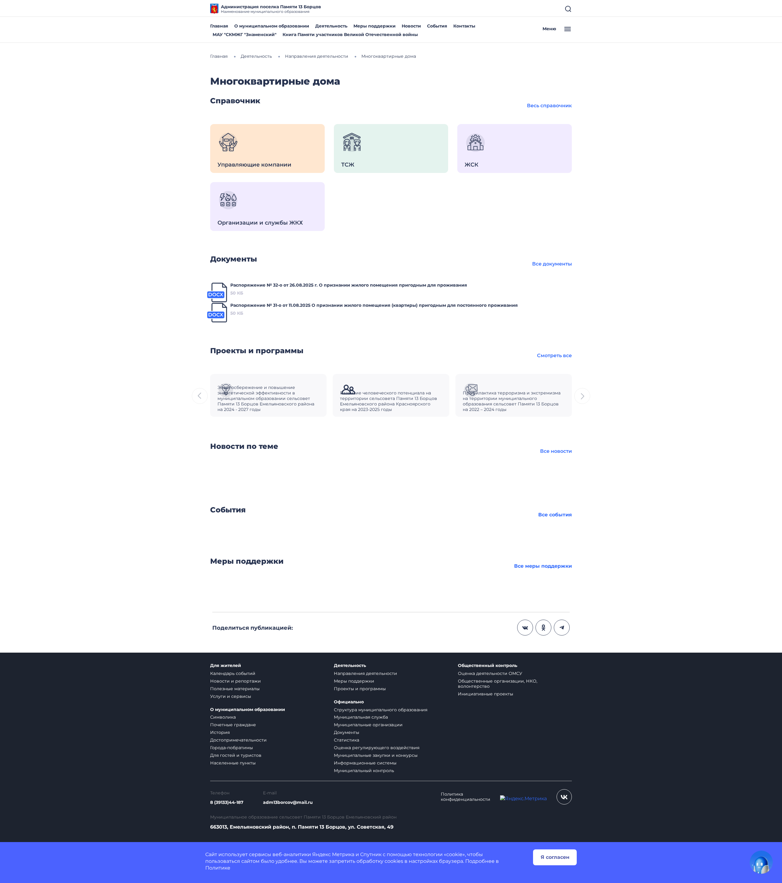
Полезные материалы (235, 688)
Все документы (552, 264)
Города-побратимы (231, 747)
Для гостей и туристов (235, 755)
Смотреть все (554, 355)
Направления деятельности (365, 673)
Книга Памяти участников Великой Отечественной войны (350, 34)
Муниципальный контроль (364, 770)
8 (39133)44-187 (226, 802)
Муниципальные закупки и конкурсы (376, 755)
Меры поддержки (374, 26)
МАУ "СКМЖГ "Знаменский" (244, 34)
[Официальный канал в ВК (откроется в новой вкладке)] (564, 796)
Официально (349, 702)
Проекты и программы (360, 688)
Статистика (346, 740)
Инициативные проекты (485, 694)
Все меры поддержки (543, 566)
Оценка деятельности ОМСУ (490, 673)
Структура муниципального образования (380, 710)
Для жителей (225, 665)
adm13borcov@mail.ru (288, 802)
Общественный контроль (487, 665)
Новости (411, 26)
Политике (217, 868)
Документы (346, 732)
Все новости (556, 451)
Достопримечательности (238, 740)
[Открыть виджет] (761, 862)
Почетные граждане (233, 724)
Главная (219, 26)
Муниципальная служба (361, 717)
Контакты (464, 26)
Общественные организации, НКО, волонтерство (497, 683)
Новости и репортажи (235, 681)
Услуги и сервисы (230, 696)
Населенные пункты (233, 763)
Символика (223, 717)
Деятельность (331, 26)
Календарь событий (232, 673)
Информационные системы (365, 763)
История (220, 732)
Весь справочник (549, 105)
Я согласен (555, 857)
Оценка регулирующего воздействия (376, 747)
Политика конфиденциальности (465, 797)
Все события (555, 515)
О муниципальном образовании (271, 26)
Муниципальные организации (368, 724)
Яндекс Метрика (333, 854)
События (437, 26)
